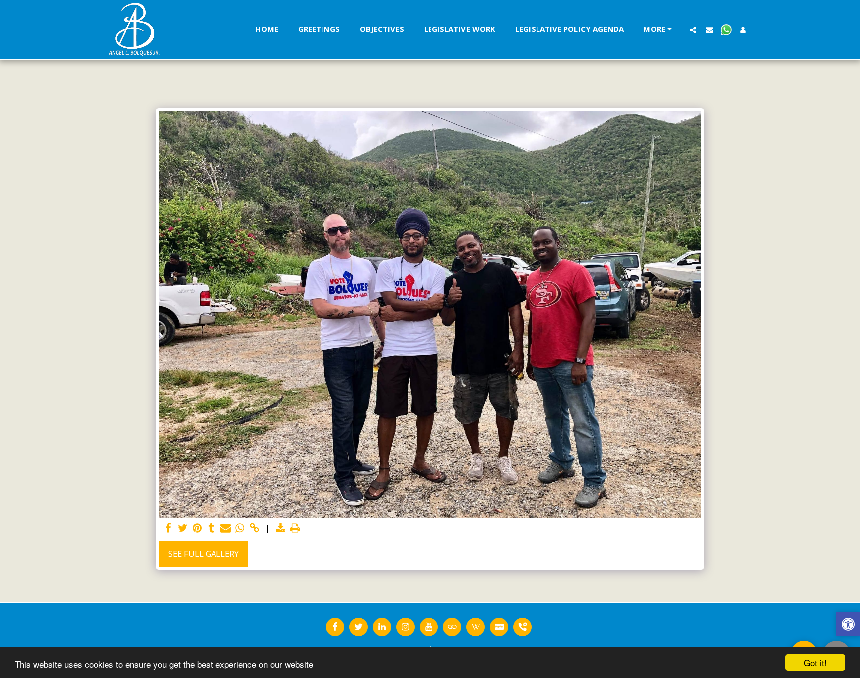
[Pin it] (197, 528)
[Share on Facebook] (168, 528)
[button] (693, 30)
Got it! (815, 662)
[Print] (295, 528)
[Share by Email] (225, 528)
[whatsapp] (240, 528)
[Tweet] (182, 528)
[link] (254, 528)
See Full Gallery (203, 553)
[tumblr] (211, 528)
